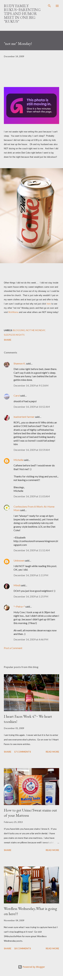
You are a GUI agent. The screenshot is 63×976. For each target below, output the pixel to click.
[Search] (49, 6)
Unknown (19, 560)
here (49, 304)
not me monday (35, 330)
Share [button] (7, 339)
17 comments (22, 751)
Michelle (18, 459)
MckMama (13, 312)
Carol (17, 395)
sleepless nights (14, 334)
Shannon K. (20, 363)
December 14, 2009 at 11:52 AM (32, 550)
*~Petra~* (19, 606)
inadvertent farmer (24, 416)
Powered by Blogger (33, 966)
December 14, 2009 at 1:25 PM (31, 596)
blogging (19, 330)
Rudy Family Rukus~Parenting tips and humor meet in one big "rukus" (22, 13)
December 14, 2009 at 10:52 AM (32, 406)
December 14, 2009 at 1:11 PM (31, 575)
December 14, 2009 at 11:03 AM (32, 496)
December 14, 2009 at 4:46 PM (31, 639)
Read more (52, 751)
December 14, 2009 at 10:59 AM (32, 449)
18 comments (22, 948)
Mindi (17, 585)
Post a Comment (13, 647)
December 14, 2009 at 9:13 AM (31, 385)
